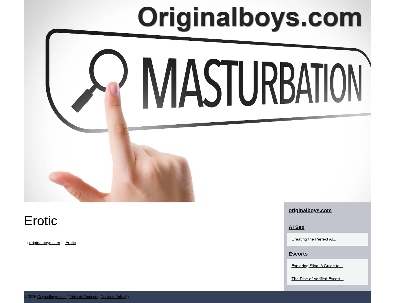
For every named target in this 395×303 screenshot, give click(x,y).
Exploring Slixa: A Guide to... (317, 265)
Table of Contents (83, 297)
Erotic (70, 242)
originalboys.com (44, 242)
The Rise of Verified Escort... (317, 278)
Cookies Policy (113, 297)
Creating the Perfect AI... (313, 239)
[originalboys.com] (197, 101)
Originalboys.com (52, 297)
